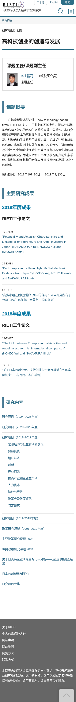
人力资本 (14, 485)
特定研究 (14, 505)
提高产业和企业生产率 (23, 478)
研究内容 (7, 20)
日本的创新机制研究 (15, 573)
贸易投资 (14, 451)
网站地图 (8, 646)
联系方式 (8, 659)
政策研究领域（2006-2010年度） (24, 528)
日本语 (40, 2)
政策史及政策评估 (20, 498)
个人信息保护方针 (14, 633)
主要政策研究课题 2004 (17, 549)
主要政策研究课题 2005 (17, 538)
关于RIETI (9, 627)
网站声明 (8, 640)
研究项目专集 (11, 584)
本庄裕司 (27, 76)
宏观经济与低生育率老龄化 (25, 444)
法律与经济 (15, 491)
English (54, 2)
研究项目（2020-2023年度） (21, 427)
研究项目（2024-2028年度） (21, 416)
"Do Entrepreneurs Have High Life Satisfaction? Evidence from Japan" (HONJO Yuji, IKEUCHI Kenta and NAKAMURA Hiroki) (36, 273)
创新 (11, 464)
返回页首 (66, 695)
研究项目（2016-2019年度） (21, 437)
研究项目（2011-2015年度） (21, 518)
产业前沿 (14, 471)
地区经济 (14, 458)
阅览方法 (8, 653)
